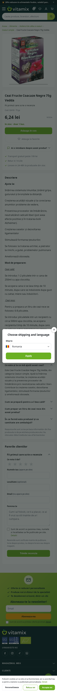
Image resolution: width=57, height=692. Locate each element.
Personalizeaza (12, 687)
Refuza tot (30, 688)
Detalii (44, 681)
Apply (28, 356)
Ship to (9, 341)
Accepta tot (47, 688)
